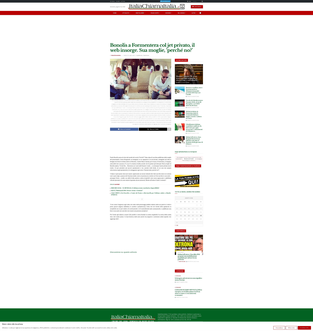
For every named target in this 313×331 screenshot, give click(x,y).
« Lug (176, 225)
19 (184, 215)
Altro (193, 13)
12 (184, 212)
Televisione (146, 55)
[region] (156, 326)
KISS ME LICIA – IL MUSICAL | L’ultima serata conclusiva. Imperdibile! (135, 188)
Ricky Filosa (182, 261)
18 (180, 215)
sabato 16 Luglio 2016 (129, 55)
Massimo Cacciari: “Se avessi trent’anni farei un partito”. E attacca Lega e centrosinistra (186, 78)
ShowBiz (168, 13)
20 (189, 215)
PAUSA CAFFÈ (155, 13)
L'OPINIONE (178, 275)
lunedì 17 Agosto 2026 (181, 282)
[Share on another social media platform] (169, 129)
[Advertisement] (156, 28)
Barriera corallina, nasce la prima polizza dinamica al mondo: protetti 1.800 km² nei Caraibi (194, 91)
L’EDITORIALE (181, 252)
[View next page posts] (142, 199)
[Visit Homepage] (156, 6)
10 (176, 212)
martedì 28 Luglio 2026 (193, 261)
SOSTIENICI (197, 6)
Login (189, 1)
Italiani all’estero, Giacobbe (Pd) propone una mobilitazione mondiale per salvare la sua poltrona (189, 257)
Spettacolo (139, 55)
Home (114, 13)
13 (188, 212)
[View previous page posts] (139, 199)
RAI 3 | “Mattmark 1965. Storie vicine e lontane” (127, 190)
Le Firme (123, 1)
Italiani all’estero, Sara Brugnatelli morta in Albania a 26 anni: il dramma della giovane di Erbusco (194, 140)
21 (192, 215)
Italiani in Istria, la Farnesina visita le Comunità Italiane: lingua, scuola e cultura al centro (194, 115)
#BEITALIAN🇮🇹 (140, 13)
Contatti (118, 1)
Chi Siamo (112, 1)
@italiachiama (189, 159)
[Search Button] (202, 1)
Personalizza (279, 327)
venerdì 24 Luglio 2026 (182, 297)
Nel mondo (181, 13)
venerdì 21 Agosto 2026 (183, 82)
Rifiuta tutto (291, 327)
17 (176, 215)
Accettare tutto (304, 327)
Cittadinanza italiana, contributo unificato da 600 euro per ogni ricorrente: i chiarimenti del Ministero (194, 128)
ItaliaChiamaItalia (116, 55)
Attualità (125, 13)
